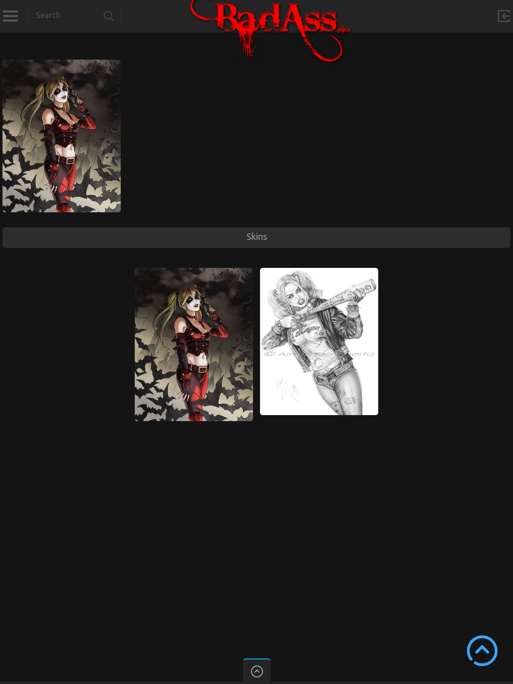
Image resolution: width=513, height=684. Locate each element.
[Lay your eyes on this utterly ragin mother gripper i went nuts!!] (319, 272)
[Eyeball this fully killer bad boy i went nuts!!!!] (62, 64)
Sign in (503, 16)
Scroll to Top (482, 650)
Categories (10, 16)
